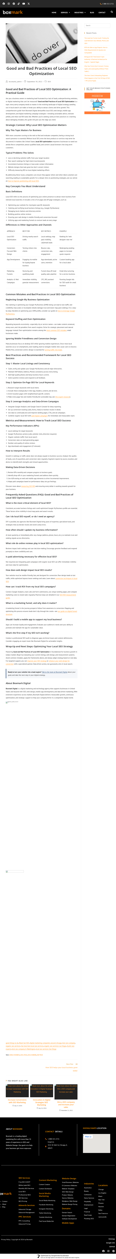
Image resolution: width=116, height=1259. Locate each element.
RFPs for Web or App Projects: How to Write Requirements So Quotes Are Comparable (95, 50)
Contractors (88, 1195)
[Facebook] (3, 3)
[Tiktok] (18, 3)
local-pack (23, 1055)
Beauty (86, 1191)
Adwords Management (27, 1212)
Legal (86, 1208)
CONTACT (102, 12)
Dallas (100, 1210)
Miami (100, 1196)
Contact (4, 1201)
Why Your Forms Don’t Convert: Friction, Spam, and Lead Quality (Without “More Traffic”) (96, 68)
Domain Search (67, 1212)
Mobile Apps (68, 1223)
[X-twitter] (28, 3)
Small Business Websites (70, 1182)
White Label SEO (24, 1185)
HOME (54, 12)
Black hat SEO (24, 1043)
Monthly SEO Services (26, 1188)
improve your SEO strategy (36, 661)
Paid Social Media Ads (46, 1221)
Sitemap (112, 1239)
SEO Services (23, 1198)
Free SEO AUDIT (24, 1182)
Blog (4, 1207)
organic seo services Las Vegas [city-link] (55, 1046)
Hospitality (87, 1201)
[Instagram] (8, 3)
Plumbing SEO (89, 1218)
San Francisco (103, 1213)
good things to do (12, 1043)
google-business (14, 1055)
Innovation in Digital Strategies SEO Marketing (41, 1102)
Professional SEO (25, 1195)
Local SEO (22, 1191)
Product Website (67, 1195)
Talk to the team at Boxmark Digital (54, 672)
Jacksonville (102, 1217)
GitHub (112, 1246)
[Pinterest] (13, 3)
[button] (112, 12)
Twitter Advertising (45, 1213)
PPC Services (25, 1216)
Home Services (89, 1198)
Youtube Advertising (45, 1217)
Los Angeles (102, 1193)
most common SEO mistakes (56, 330)
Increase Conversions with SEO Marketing (17, 1101)
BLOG (92, 12)
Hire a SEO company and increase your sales (66, 1104)
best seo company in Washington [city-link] (23, 1049)
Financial (87, 1212)
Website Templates (68, 1189)
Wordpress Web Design (69, 1201)
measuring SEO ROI (28, 486)
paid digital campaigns (39, 416)
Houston (101, 1206)
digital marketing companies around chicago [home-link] (46, 1043)
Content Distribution (45, 1189)
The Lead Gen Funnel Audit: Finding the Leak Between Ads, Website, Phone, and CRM (96, 40)
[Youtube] (23, 3)
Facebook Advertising (46, 1205)
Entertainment (88, 1205)
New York (101, 1200)
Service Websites (68, 1198)
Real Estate (88, 1215)
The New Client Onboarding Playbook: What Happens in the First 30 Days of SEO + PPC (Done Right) (97, 78)
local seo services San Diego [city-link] (46, 1049)
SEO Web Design (68, 1192)
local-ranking (32, 1055)
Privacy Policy (6, 1240)
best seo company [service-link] (68, 1043)
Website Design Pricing (69, 1204)
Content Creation (44, 1184)
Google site (110, 1243)
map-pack (40, 1055)
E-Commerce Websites (69, 1185)
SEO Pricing (23, 1201)
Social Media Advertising (47, 1200)
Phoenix (101, 1203)
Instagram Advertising (46, 1209)
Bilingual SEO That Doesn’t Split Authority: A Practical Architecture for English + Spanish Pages (95, 59)
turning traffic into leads (53, 350)
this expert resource (62, 397)
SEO (49, 82)
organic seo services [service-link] (13, 1046)
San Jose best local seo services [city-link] (32, 1046)
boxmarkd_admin (15, 82)
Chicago (101, 1189)
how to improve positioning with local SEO (23, 181)
